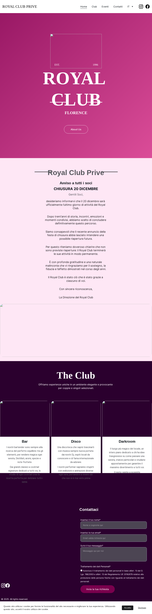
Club (94, 6)
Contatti (118, 6)
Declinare (142, 608)
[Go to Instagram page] (142, 6)
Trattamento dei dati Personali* (95, 566)
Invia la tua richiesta (97, 589)
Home (83, 6)
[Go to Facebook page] (147, 6)
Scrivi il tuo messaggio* (91, 545)
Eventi (105, 6)
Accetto (127, 608)
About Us (76, 129)
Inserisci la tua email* (90, 532)
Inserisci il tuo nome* (90, 520)
